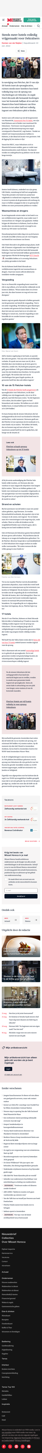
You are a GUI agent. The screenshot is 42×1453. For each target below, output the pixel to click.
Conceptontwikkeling (10, 1373)
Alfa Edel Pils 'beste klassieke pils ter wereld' (20, 1176)
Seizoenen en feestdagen (11, 1332)
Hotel (4, 1420)
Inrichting (5, 1377)
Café (3, 1416)
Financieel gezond (8, 1298)
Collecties (8, 1238)
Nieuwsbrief (9, 1234)
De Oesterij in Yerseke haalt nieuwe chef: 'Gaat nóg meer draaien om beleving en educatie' (24, 1020)
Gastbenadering (8, 1346)
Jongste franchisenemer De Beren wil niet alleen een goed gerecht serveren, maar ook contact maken (21, 1098)
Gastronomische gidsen (10, 1306)
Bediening (6, 1341)
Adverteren (6, 1265)
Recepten (5, 1320)
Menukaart (6, 1316)
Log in (8, 1069)
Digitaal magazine (8, 1249)
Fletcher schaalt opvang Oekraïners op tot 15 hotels (17, 448)
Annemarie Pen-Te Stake (23, 121)
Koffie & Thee (7, 1328)
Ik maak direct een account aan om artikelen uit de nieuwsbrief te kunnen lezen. (23, 882)
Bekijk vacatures (31, 841)
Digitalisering (7, 1350)
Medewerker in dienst (10, 1286)
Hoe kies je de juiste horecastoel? (21, 1013)
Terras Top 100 (8, 1387)
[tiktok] (29, 1447)
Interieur (5, 1365)
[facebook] (4, 1447)
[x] (10, 1447)
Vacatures (5, 1257)
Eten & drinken (8, 1311)
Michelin (5, 1391)
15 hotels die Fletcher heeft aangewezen (21, 390)
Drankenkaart (7, 1324)
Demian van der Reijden (12, 43)
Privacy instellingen (22, 1441)
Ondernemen (7, 1278)
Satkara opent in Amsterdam (14, 1211)
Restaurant (6, 1412)
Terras (4, 1359)
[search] (38, 26)
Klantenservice (7, 1253)
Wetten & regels (7, 1302)
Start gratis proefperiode (32, 20)
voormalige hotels (32, 651)
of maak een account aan (13, 1074)
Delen (23, 51)
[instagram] (23, 1447)
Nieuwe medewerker (9, 1282)
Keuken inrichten (8, 1369)
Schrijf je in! (21, 896)
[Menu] (3, 20)
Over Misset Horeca (14, 1241)
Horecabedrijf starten (10, 1294)
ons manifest (7, 1432)
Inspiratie (6, 1404)
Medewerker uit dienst (10, 1290)
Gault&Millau (7, 1395)
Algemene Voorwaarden (22, 1438)
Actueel (5, 1272)
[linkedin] (16, 1447)
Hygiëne (5, 1354)
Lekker (4, 1399)
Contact (5, 1261)
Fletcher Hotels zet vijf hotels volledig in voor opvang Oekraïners (18, 704)
